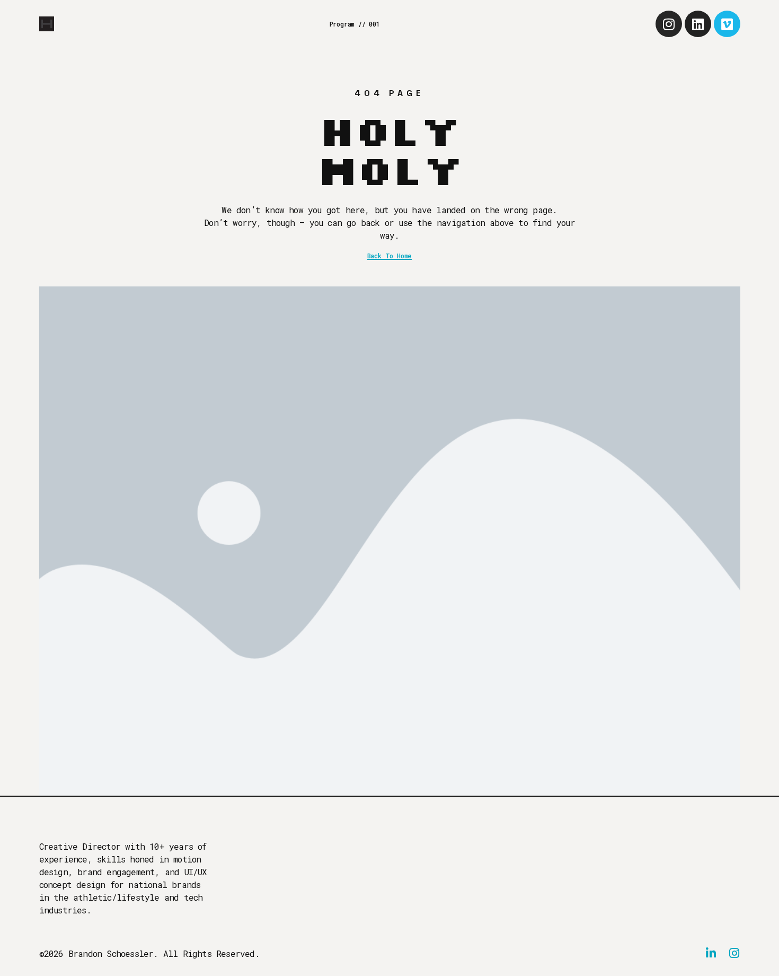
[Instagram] (669, 24)
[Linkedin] (698, 24)
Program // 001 (355, 24)
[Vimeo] (727, 24)
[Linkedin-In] (711, 953)
